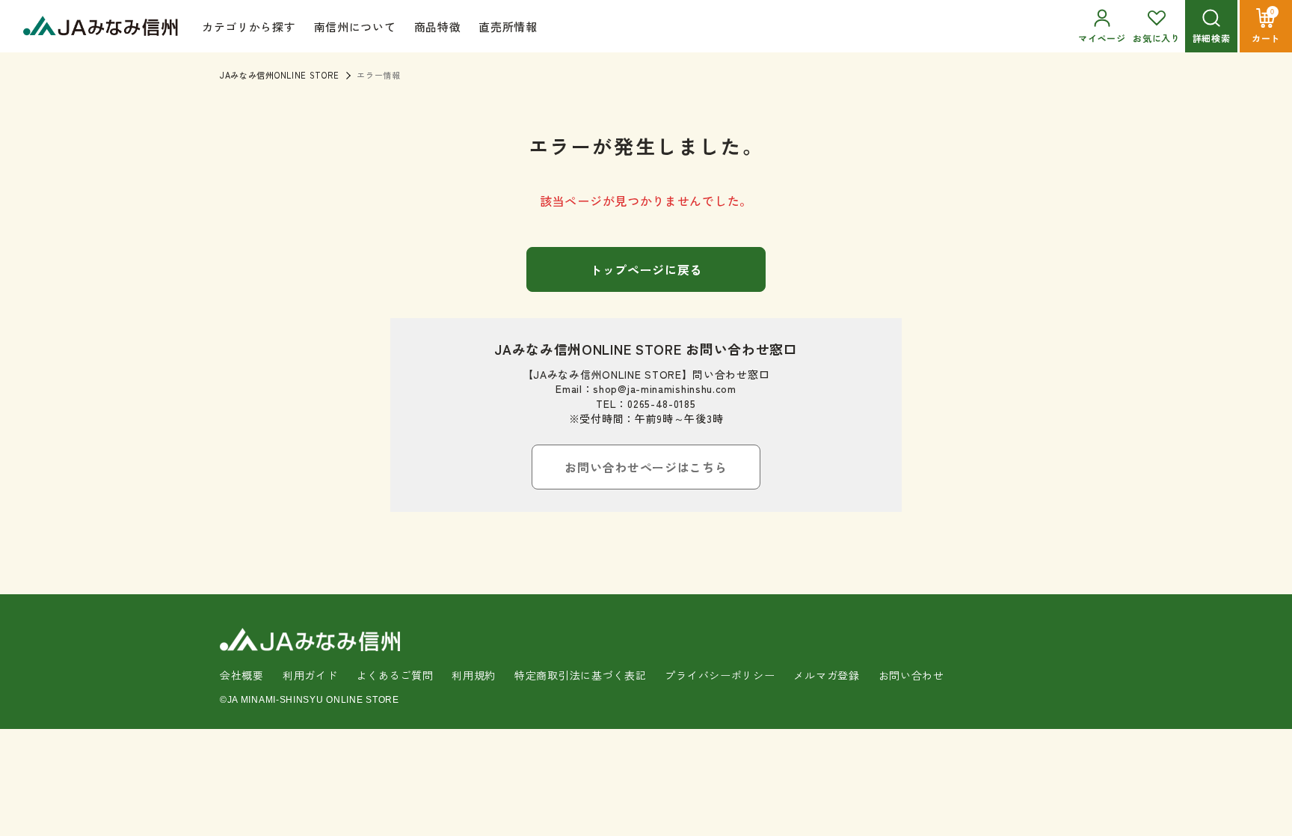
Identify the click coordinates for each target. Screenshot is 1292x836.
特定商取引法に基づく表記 (580, 675)
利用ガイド (310, 675)
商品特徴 (437, 26)
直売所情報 (508, 26)
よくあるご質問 (394, 675)
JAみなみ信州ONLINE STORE (279, 75)
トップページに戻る (646, 269)
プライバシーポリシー (720, 675)
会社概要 (242, 675)
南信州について (355, 26)
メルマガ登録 (826, 675)
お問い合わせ (911, 675)
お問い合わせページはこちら (646, 467)
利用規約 (474, 675)
